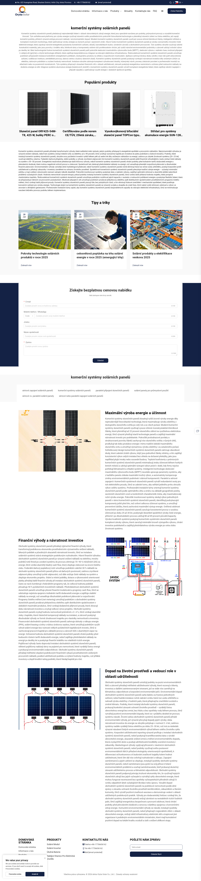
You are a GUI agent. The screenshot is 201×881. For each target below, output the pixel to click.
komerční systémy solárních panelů (74, 390)
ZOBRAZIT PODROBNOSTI (38, 109)
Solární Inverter (54, 848)
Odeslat (100, 360)
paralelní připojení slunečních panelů (112, 390)
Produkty (114, 11)
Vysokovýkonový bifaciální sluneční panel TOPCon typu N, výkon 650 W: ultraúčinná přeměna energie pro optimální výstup (121, 133)
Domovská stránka (80, 11)
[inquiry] (197, 431)
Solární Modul (53, 844)
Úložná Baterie (53, 852)
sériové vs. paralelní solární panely (38, 396)
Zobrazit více (26, 265)
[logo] (22, 11)
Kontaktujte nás (142, 11)
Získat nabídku (177, 11)
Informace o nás (100, 11)
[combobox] (29, 316)
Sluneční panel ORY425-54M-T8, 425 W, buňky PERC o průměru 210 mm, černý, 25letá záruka (37, 133)
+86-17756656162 (83, 2)
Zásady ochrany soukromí (126, 874)
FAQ (155, 11)
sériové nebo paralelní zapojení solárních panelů (81, 396)
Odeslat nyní (156, 854)
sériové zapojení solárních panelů (37, 390)
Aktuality (128, 11)
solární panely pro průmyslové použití (151, 390)
